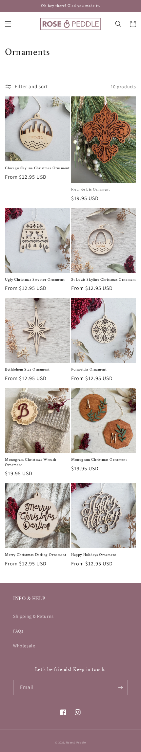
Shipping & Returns (33, 616)
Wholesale (24, 646)
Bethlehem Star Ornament (27, 369)
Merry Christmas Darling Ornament (35, 554)
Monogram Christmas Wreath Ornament (30, 462)
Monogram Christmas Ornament (99, 459)
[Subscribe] (120, 687)
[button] (8, 24)
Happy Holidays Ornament (93, 554)
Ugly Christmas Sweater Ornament (35, 279)
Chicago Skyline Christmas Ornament (37, 168)
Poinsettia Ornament (89, 369)
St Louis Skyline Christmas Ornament (103, 279)
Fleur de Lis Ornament (90, 189)
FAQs (18, 631)
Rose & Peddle (76, 742)
